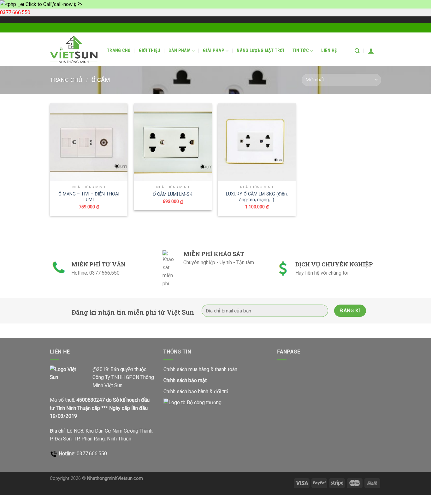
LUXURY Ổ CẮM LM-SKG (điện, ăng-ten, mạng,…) (257, 197)
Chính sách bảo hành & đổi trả (195, 391)
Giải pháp (213, 50)
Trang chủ (119, 50)
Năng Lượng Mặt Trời (260, 50)
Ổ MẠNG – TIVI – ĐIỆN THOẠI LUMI (88, 197)
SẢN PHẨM (179, 50)
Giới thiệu (150, 50)
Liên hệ (329, 50)
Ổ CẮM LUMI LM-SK (172, 194)
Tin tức (300, 50)
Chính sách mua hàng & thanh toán (200, 369)
